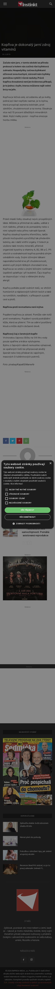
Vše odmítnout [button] (27, 517)
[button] (27, 523)
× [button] (50, 463)
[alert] (27, 494)
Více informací (16, 483)
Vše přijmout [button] (27, 510)
